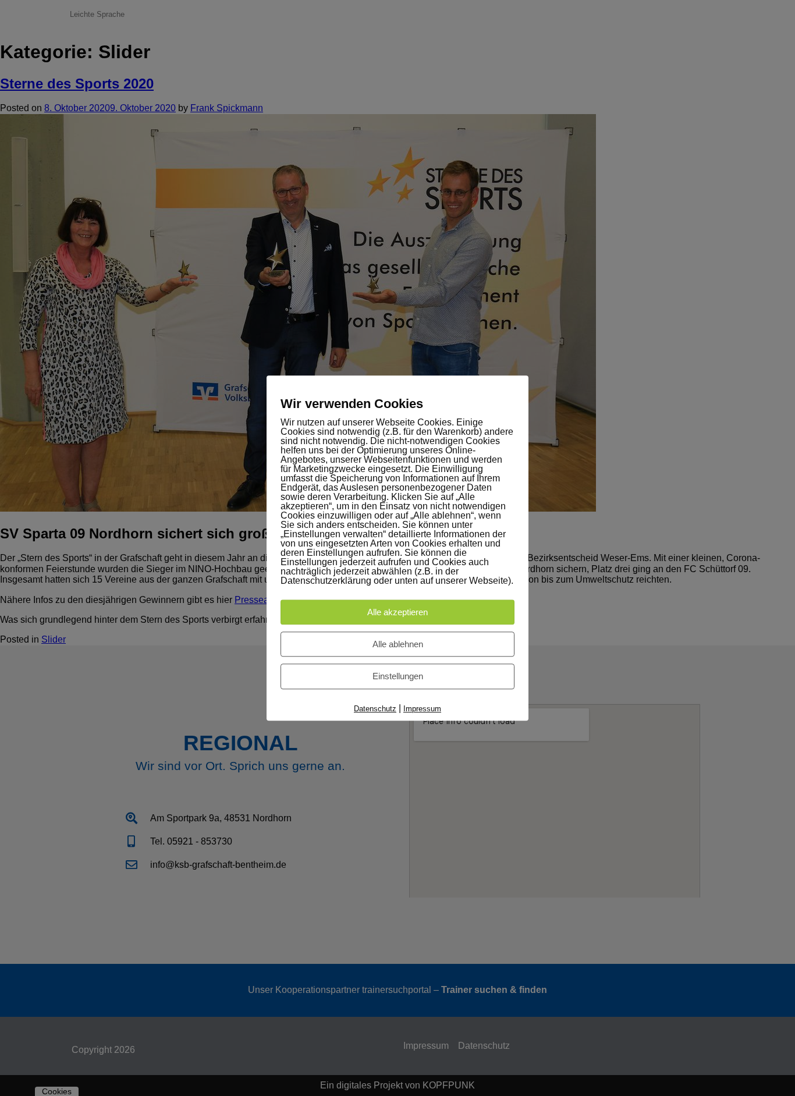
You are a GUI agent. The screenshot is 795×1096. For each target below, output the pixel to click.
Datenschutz (375, 708)
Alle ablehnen (397, 644)
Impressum (422, 708)
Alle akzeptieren (397, 612)
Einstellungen (397, 677)
